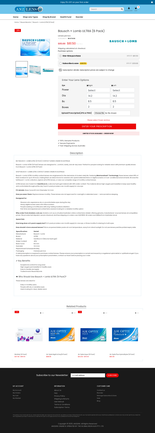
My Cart (15, 395)
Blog (98, 401)
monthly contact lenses (87, 180)
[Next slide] (137, 334)
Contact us (101, 390)
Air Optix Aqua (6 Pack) (86, 354)
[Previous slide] (18, 334)
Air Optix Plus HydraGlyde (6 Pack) (122, 354)
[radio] (60, 56)
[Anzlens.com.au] (29, 9)
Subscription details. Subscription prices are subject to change (88, 70)
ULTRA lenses (50, 180)
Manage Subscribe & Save (107, 395)
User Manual (59, 402)
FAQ (55, 393)
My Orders (16, 393)
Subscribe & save (74, 63)
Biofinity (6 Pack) (21, 354)
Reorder (100, 393)
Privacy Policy (59, 396)
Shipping (61, 48)
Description (76, 153)
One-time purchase (72, 56)
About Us (57, 390)
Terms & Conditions (62, 404)
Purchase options (65, 51)
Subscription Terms (62, 407)
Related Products (76, 306)
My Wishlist (17, 398)
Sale (98, 398)
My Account (17, 390)
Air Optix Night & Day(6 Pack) (56, 354)
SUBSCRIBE (112, 375)
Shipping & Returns (61, 399)
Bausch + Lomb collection (27, 180)
